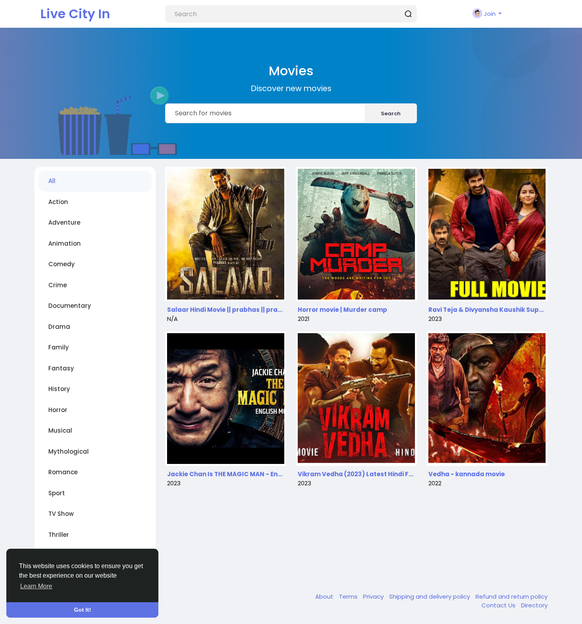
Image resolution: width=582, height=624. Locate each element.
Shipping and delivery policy (430, 596)
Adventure (64, 222)
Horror (57, 410)
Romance (63, 472)
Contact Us (499, 605)
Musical (60, 430)
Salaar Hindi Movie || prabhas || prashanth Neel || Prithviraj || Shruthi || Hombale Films (225, 309)
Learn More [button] (36, 586)
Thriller (58, 534)
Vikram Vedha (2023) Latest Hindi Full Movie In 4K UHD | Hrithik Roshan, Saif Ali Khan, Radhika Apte (356, 474)
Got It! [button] (82, 610)
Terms (349, 596)
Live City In (75, 14)
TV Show (61, 514)
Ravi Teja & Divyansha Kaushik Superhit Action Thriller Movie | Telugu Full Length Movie (487, 309)
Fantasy (61, 368)
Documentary (69, 306)
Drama (59, 326)
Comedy (61, 264)
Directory (534, 605)
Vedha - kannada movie (466, 474)
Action (58, 202)
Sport (56, 493)
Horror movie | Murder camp (342, 309)
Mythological (68, 451)
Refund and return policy (511, 596)
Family (58, 347)
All (51, 181)
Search (391, 113)
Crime (57, 285)
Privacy (374, 596)
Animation (64, 243)
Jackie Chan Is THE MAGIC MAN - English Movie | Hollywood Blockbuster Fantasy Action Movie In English (225, 474)
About (325, 596)
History (59, 389)
